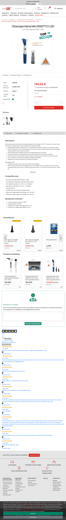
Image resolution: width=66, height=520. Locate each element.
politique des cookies (27, 509)
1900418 (14, 83)
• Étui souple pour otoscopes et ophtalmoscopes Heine (19, 182)
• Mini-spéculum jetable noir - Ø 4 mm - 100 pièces (18, 186)
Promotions (39, 15)
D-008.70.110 (16, 87)
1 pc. (13, 95)
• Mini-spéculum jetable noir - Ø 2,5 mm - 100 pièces (18, 184)
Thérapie (31, 15)
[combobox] (37, 4)
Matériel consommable (25, 13)
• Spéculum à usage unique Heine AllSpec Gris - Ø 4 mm (19, 194)
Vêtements (23, 15)
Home (4, 19)
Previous (4, 344)
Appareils (37, 13)
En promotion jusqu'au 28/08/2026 (47, 87)
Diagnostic (5, 13)
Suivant (9, 344)
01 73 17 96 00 (31, 4)
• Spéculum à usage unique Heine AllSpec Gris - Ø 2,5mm (19, 192)
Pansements (45, 13)
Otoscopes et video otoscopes (25, 19)
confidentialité (39, 509)
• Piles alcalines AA (10, 188)
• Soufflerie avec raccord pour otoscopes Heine (17, 190)
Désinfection (54, 13)
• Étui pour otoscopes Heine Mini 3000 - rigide (17, 180)
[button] (39, 4)
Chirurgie (13, 13)
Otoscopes (38, 19)
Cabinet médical (14, 15)
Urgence (5, 15)
